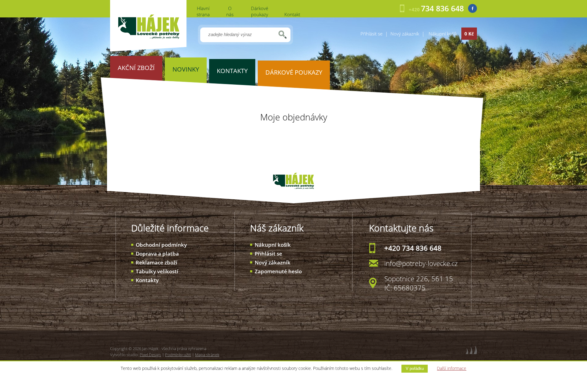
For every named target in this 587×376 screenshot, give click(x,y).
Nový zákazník (404, 34)
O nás (230, 11)
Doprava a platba (157, 253)
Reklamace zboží (156, 262)
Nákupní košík (273, 244)
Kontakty (147, 280)
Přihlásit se (371, 34)
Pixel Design (150, 354)
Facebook (472, 8)
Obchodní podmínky (161, 244)
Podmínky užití (178, 354)
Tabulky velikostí (157, 271)
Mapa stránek (207, 354)
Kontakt (292, 14)
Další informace (451, 368)
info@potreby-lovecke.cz (421, 263)
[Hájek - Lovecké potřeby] (148, 50)
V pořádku (415, 368)
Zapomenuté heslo (278, 271)
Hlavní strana (203, 11)
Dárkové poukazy (259, 11)
